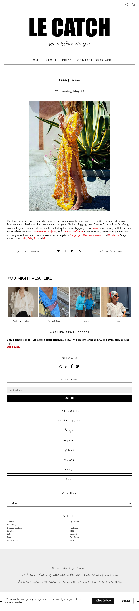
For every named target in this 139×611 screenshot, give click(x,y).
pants (69, 460)
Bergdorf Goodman (14, 528)
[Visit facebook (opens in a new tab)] (66, 251)
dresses (69, 440)
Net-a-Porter (75, 525)
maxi (95, 228)
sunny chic (69, 80)
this (24, 238)
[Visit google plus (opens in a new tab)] (73, 251)
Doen (72, 540)
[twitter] (78, 367)
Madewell (73, 534)
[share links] (126, 4)
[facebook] (72, 367)
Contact (85, 60)
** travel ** (69, 421)
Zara (9, 537)
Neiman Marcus (92, 235)
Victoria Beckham (73, 231)
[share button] (133, 4)
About (51, 60)
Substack (103, 60)
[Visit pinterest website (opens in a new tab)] (23, 108)
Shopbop (75, 235)
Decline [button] (126, 600)
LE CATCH (69, 27)
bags (69, 430)
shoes (69, 469)
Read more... (14, 346)
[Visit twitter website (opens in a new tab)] (58, 251)
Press (67, 60)
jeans (69, 450)
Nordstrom (114, 235)
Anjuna (52, 231)
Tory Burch (74, 537)
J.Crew (10, 534)
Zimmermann (39, 231)
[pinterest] (66, 367)
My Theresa (74, 522)
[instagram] (61, 367)
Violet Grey (11, 525)
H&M (72, 531)
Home (35, 60)
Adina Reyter (12, 540)
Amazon (10, 522)
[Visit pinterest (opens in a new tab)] (80, 251)
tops (69, 479)
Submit (70, 398)
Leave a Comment (28, 251)
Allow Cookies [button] (103, 600)
